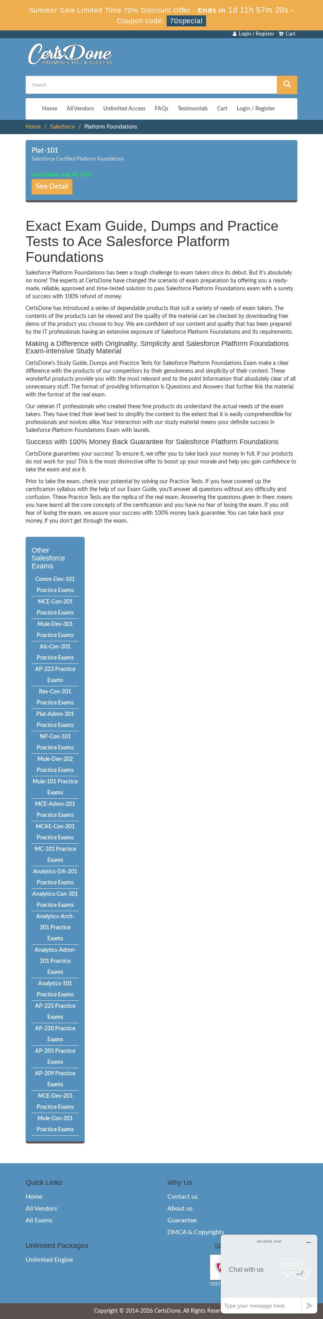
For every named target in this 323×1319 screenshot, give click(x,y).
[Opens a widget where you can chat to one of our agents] (269, 1273)
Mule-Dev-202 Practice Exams (55, 765)
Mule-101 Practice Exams (55, 787)
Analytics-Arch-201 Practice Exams (55, 928)
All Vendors (80, 109)
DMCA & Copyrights (195, 1232)
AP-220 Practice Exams (55, 1034)
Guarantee (182, 1220)
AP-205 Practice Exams (55, 1056)
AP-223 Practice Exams (55, 675)
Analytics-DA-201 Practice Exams (55, 877)
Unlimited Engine (49, 1260)
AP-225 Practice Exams (55, 1011)
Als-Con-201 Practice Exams (55, 652)
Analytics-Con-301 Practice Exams (55, 899)
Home (49, 109)
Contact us (182, 1197)
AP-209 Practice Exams (55, 1079)
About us (180, 1208)
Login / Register (255, 34)
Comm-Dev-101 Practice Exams (55, 585)
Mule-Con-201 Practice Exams (55, 1124)
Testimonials (193, 109)
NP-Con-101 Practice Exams (55, 742)
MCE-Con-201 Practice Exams (55, 607)
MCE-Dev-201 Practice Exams (55, 1101)
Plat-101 (45, 150)
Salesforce (62, 127)
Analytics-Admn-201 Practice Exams (55, 961)
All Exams (39, 1220)
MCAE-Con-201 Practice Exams (55, 832)
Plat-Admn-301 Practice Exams (55, 720)
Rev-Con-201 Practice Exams (55, 697)
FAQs (161, 109)
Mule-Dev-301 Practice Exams (55, 630)
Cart (289, 34)
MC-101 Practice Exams (55, 854)
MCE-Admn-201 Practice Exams (55, 809)
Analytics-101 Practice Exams (55, 989)
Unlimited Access (124, 109)
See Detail (52, 186)
